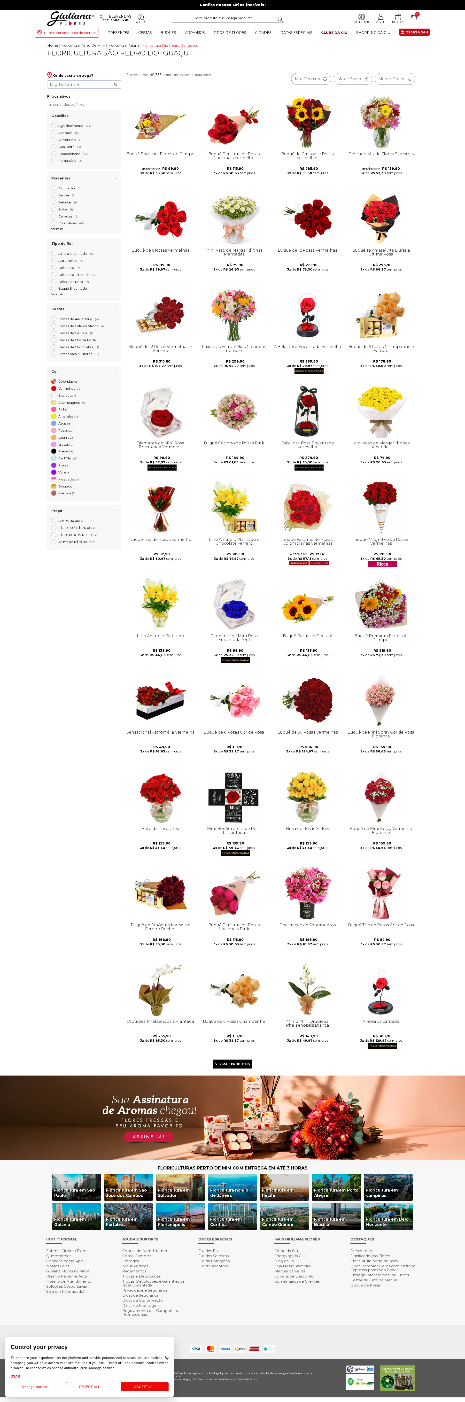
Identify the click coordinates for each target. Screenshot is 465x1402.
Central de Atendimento (144, 1250)
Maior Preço (349, 79)
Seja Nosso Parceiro (292, 1266)
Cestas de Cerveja (75, 333)
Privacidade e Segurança (144, 1290)
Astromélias (71, 261)
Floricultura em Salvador (174, 1193)
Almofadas (69, 188)
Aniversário (70, 140)
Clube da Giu (334, 33)
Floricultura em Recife (278, 1193)
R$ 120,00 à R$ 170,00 (77, 535)
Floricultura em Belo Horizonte (387, 1222)
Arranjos (195, 33)
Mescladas (68, 479)
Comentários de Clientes (297, 1281)
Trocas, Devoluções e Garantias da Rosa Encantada (153, 1283)
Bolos (65, 209)
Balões (66, 195)
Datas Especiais (296, 33)
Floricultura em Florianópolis (174, 1222)
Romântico (71, 161)
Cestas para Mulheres (78, 354)
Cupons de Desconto (294, 1276)
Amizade (69, 133)
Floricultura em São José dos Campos (126, 1193)
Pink (64, 409)
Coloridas (68, 381)
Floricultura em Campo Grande (278, 1222)
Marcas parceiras (289, 1271)
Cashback (361, 22)
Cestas (145, 33)
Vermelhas (69, 388)
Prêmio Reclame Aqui (66, 1276)
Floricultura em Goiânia (70, 1222)
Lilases (66, 444)
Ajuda (140, 22)
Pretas (65, 451)
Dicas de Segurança (140, 1295)
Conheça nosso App (64, 1261)
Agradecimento (74, 126)
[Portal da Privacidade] (360, 1372)
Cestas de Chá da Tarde (79, 340)
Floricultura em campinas (382, 1193)
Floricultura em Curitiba (226, 1222)
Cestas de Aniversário (78, 319)
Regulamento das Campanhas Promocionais (150, 1312)
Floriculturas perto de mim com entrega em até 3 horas (233, 1168)
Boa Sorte (70, 147)
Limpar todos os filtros (66, 104)
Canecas (68, 216)
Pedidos (398, 22)
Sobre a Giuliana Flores (67, 1250)
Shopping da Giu (373, 33)
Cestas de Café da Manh (81, 326)
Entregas (130, 1261)
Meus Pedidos (135, 1266)
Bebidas (68, 202)
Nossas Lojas (57, 1266)
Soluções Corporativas (66, 1286)
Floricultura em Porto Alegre (336, 1193)
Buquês (168, 33)
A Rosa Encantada (75, 254)
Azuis (64, 423)
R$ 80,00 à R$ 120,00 (77, 528)
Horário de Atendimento (68, 1281)
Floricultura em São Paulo (74, 1193)
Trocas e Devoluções (141, 1276)
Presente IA (361, 1250)
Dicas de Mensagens (141, 1305)
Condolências (73, 154)
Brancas (67, 395)
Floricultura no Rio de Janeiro (229, 1193)
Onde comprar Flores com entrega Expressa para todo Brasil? (382, 1268)
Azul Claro (68, 458)
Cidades (263, 33)
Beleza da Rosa (73, 282)
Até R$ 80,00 (71, 521)
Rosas (65, 430)
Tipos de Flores (230, 33)
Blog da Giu (284, 1261)
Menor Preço (391, 79)
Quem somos (58, 1256)
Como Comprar (136, 1256)
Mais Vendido (307, 79)
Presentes (118, 33)
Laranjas (66, 437)
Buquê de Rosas (365, 1285)
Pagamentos (134, 1271)
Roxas (64, 465)
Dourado (66, 486)
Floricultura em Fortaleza (122, 1222)
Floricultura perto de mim (374, 1261)
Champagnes (71, 402)
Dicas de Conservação (142, 1300)
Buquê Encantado (75, 288)
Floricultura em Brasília (330, 1222)
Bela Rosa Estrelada (77, 275)
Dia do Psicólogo (213, 1266)
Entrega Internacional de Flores (379, 1275)
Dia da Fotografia (214, 1261)
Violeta (65, 472)
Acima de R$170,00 (76, 542)
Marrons (66, 493)
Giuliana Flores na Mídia (67, 1271)
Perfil (380, 21)
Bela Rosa (70, 268)
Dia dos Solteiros (213, 1256)
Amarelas (68, 416)
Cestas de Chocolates (78, 347)
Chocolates (71, 223)
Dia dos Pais (209, 1250)
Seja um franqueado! (65, 1291)
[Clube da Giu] (232, 1158)
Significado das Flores (370, 1256)
